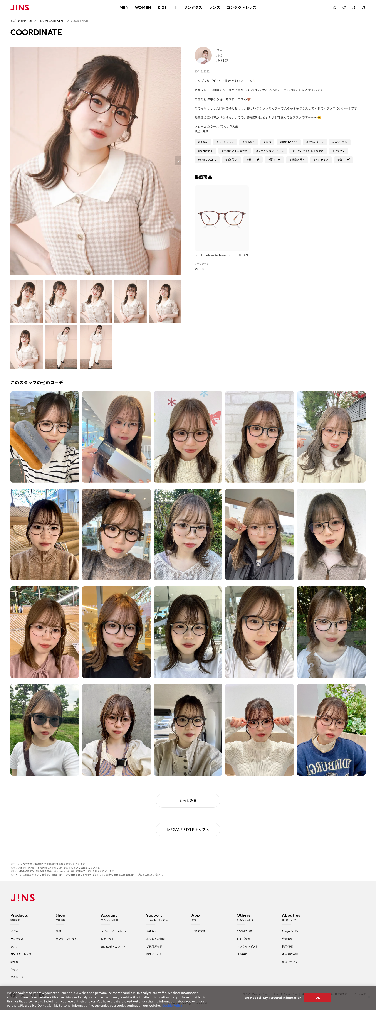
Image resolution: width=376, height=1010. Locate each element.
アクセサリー (18, 977)
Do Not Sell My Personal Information (273, 997)
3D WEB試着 (245, 931)
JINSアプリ (198, 931)
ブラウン (339, 151)
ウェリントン (226, 142)
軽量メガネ (297, 159)
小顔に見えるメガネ (235, 151)
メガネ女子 (206, 151)
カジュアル (340, 142)
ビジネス (232, 159)
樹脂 (268, 142)
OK (318, 997)
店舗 (58, 931)
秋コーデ (344, 159)
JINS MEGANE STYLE (51, 20)
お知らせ (151, 931)
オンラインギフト (247, 946)
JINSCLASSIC (208, 159)
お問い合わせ (154, 954)
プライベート (316, 142)
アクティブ (321, 159)
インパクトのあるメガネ (309, 151)
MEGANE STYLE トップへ (188, 829)
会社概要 (287, 938)
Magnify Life (290, 931)
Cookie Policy (172, 1005)
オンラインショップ (67, 938)
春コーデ (253, 159)
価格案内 (242, 954)
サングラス (193, 7)
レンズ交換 (243, 938)
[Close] (369, 997)
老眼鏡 (14, 962)
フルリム (250, 142)
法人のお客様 (290, 954)
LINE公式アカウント (113, 946)
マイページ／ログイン (113, 931)
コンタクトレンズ (242, 7)
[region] (188, 998)
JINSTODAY (289, 142)
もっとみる (188, 800)
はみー (221, 50)
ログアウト (107, 938)
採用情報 (287, 946)
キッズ (14, 969)
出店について (290, 962)
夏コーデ (275, 159)
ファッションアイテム (271, 151)
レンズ (214, 7)
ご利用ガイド (154, 946)
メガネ (203, 142)
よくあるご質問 (155, 938)
